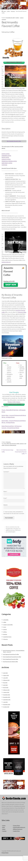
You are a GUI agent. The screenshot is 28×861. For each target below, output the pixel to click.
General (5, 629)
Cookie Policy (16, 831)
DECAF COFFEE (5, 157)
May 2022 (5, 682)
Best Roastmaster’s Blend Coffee (10, 661)
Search (14, 858)
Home (4, 11)
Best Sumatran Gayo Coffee (7, 450)
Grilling (5, 632)
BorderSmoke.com (10, 4)
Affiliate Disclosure (17, 829)
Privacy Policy (16, 825)
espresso (22, 443)
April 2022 (5, 685)
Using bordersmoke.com (19, 827)
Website (6, 505)
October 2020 (6, 707)
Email (5, 498)
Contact (4, 831)
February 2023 (6, 680)
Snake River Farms (7, 636)
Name (5, 491)
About (3, 829)
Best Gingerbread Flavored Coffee (10, 659)
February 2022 (6, 690)
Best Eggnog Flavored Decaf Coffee (11, 654)
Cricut (4, 627)
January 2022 (6, 692)
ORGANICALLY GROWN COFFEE (9, 161)
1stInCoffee (5, 619)
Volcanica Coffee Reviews (10, 445)
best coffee (6, 443)
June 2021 (5, 702)
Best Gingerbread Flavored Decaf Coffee (12, 656)
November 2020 (6, 704)
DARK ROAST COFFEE (7, 163)
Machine (5, 634)
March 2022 (5, 687)
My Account (4, 858)
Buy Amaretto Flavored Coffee (14, 141)
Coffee (8, 11)
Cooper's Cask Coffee (8, 624)
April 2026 (5, 673)
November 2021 (6, 697)
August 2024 (6, 675)
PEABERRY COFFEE (6, 155)
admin (17, 17)
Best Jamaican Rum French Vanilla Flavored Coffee (20, 451)
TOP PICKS (4, 165)
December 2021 (6, 694)
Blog (3, 827)
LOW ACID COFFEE (6, 159)
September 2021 (6, 699)
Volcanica (13, 11)
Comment (6, 471)
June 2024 (5, 677)
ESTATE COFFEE (6, 153)
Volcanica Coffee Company (14, 401)
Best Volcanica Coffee (14, 443)
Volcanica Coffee (22, 312)
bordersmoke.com (6, 262)
